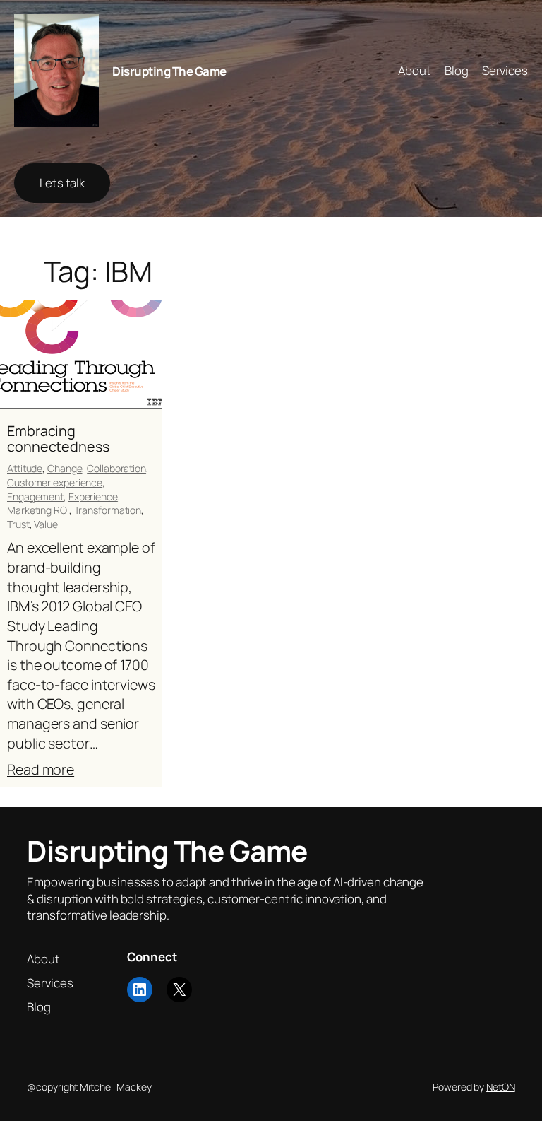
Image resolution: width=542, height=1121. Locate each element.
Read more (40, 770)
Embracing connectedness (58, 438)
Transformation (108, 510)
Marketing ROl (38, 510)
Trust (18, 524)
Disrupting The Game (169, 71)
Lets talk (62, 183)
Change (64, 468)
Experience (93, 496)
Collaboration (116, 468)
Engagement (35, 496)
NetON (500, 1086)
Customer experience (54, 482)
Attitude (24, 468)
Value (46, 524)
